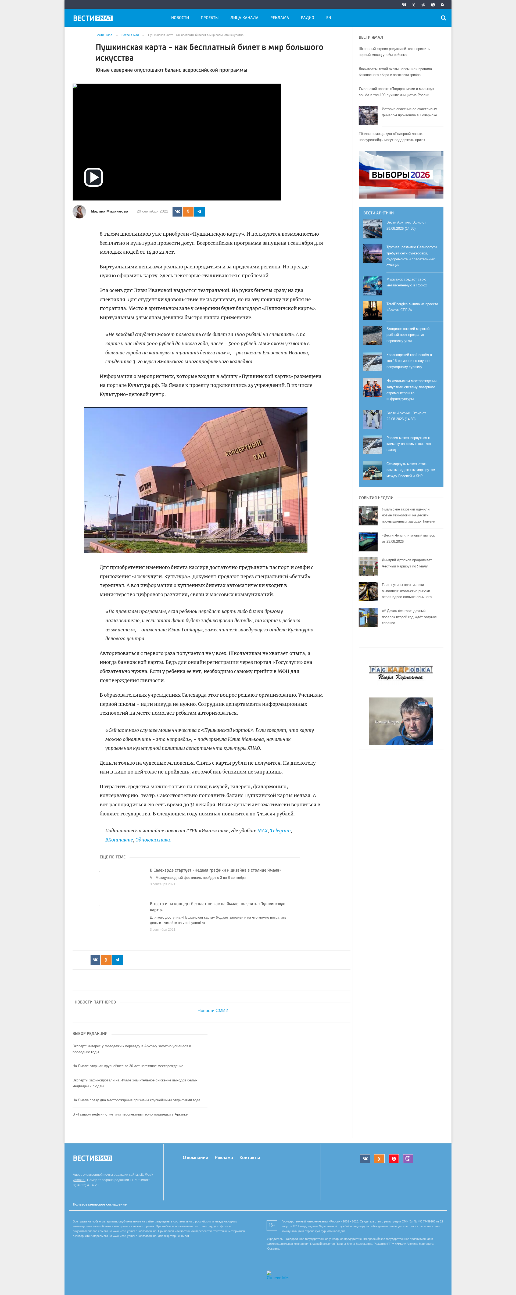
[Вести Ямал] (94, 19)
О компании (195, 1157)
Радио (307, 18)
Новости (180, 18)
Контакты (249, 1157)
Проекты (209, 18)
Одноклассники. (153, 840)
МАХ (262, 831)
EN (328, 18)
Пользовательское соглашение (100, 1204)
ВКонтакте (119, 840)
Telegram (280, 831)
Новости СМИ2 (213, 1010)
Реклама (279, 18)
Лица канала (244, 18)
